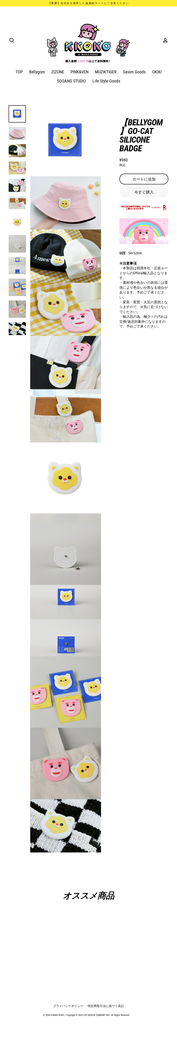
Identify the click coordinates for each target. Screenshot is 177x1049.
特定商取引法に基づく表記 (106, 1006)
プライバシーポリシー (68, 1006)
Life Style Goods (106, 81)
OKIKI (157, 71)
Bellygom (37, 71)
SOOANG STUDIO (71, 81)
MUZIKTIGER (106, 71)
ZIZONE (57, 71)
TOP (19, 71)
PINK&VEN (79, 71)
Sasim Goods (134, 71)
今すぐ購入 (144, 192)
